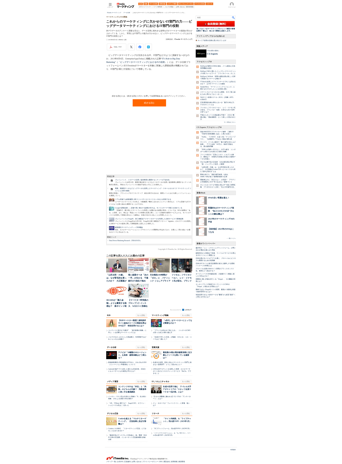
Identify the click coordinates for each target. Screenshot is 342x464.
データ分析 (111, 347)
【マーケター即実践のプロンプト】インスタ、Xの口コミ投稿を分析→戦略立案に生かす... (138, 303)
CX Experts (212, 54)
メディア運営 (112, 381)
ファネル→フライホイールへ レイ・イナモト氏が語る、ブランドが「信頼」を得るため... (182, 278)
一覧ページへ (232, 238)
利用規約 (233, 449)
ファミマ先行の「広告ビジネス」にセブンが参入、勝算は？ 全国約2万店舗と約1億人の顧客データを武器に (218, 157)
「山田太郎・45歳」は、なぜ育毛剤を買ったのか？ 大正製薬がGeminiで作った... (116, 278)
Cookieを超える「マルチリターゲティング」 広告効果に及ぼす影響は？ (132, 421)
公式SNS (120, 462)
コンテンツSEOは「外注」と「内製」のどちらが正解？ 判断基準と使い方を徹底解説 (132, 389)
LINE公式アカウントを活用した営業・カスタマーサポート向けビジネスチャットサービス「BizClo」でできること (172, 371)
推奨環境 (181, 462)
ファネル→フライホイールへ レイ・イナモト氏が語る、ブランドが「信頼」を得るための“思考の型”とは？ (218, 110)
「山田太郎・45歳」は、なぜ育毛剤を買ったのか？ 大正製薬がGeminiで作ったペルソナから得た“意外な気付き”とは (217, 169)
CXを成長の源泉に (213, 50)
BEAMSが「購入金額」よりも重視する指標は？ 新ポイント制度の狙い (116, 303)
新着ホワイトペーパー (206, 244)
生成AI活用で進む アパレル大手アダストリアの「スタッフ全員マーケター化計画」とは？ (177, 389)
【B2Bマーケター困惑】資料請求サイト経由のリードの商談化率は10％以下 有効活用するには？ (132, 323)
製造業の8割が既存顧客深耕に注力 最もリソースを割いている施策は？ (178, 355)
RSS (161, 462)
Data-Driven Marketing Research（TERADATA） (125, 240)
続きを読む (149, 103)
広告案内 (127, 462)
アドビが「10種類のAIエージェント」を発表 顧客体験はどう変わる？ (132, 355)
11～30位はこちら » (230, 122)
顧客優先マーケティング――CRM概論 (129, 227)
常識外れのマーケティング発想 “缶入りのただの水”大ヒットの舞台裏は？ (221, 211)
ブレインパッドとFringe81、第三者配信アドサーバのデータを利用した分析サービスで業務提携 (149, 219)
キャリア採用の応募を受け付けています (212, 40)
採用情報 (174, 462)
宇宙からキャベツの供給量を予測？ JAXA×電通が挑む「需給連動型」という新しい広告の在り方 (218, 117)
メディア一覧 (111, 462)
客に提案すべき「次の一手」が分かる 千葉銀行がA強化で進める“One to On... (138, 278)
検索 (234, 17)
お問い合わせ (136, 462)
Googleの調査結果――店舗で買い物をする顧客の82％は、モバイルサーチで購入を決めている (148, 208)
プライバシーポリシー (150, 462)
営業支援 (155, 347)
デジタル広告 (112, 414)
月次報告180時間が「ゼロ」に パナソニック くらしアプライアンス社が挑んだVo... (160, 278)
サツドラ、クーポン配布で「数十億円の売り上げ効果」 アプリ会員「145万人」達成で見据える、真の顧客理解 (218, 144)
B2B (108, 315)
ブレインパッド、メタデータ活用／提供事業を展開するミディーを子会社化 (142, 180)
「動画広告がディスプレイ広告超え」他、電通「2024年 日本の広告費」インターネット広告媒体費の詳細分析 (127, 437)
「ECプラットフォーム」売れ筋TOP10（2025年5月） (172, 428)
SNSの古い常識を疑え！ (219, 198)
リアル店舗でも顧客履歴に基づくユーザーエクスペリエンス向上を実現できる (143, 199)
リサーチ (155, 414)
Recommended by (176, 310)
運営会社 (167, 462)
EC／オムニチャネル (160, 381)
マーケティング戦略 (160, 315)
